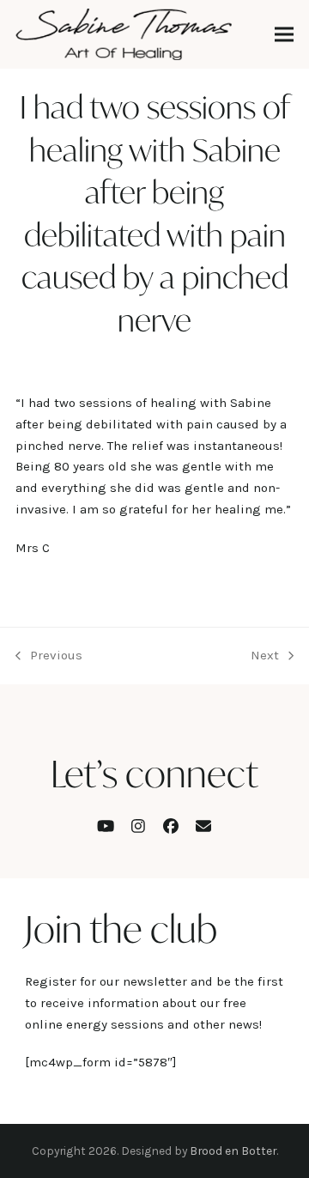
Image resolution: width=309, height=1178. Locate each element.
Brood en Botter (233, 1150)
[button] (284, 34)
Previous (48, 656)
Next (265, 656)
